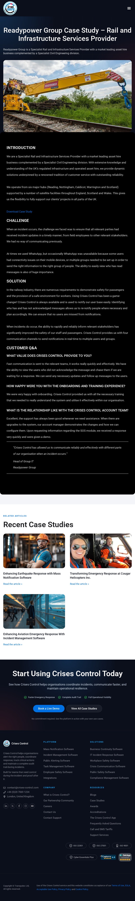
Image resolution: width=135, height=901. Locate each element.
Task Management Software (58, 766)
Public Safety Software (102, 772)
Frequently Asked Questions (105, 823)
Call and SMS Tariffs (101, 829)
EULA (127, 885)
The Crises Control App (103, 817)
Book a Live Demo (48, 708)
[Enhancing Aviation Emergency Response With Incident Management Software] (34, 611)
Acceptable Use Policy (47, 889)
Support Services (99, 835)
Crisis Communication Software (107, 766)
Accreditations (98, 812)
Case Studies (97, 800)
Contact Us (49, 812)
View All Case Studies (84, 708)
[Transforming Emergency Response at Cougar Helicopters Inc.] (101, 550)
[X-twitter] (12, 806)
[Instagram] (25, 806)
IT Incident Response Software (107, 754)
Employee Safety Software (57, 772)
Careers (47, 806)
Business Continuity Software (106, 749)
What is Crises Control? (56, 794)
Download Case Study (19, 211)
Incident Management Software (60, 754)
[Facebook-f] (19, 806)
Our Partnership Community (58, 800)
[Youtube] (32, 806)
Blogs (93, 794)
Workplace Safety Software (105, 760)
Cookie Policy (82, 889)
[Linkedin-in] (6, 806)
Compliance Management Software (109, 777)
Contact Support (52, 817)
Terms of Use (118, 885)
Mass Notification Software (58, 749)
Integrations (50, 777)
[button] (129, 8)
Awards (94, 806)
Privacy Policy (64, 889)
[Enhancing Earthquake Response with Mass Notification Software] (34, 550)
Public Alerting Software (56, 760)
